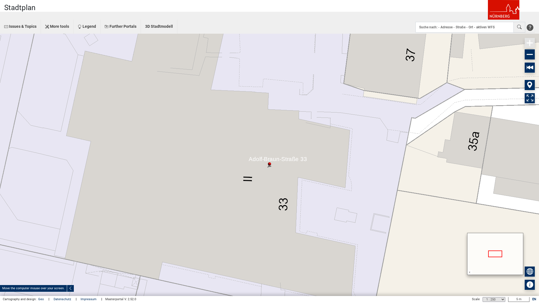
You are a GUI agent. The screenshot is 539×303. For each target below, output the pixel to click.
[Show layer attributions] (530, 285)
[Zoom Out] (530, 54)
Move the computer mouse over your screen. (33, 288)
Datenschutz (63, 299)
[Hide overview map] (530, 272)
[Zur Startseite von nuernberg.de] (503, 10)
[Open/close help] (530, 27)
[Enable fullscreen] (530, 98)
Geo (41, 299)
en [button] (534, 299)
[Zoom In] (530, 43)
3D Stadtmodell (159, 26)
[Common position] (530, 85)
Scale (476, 299)
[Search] (519, 27)
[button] (20, 27)
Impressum (89, 299)
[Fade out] (70, 288)
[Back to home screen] (530, 68)
